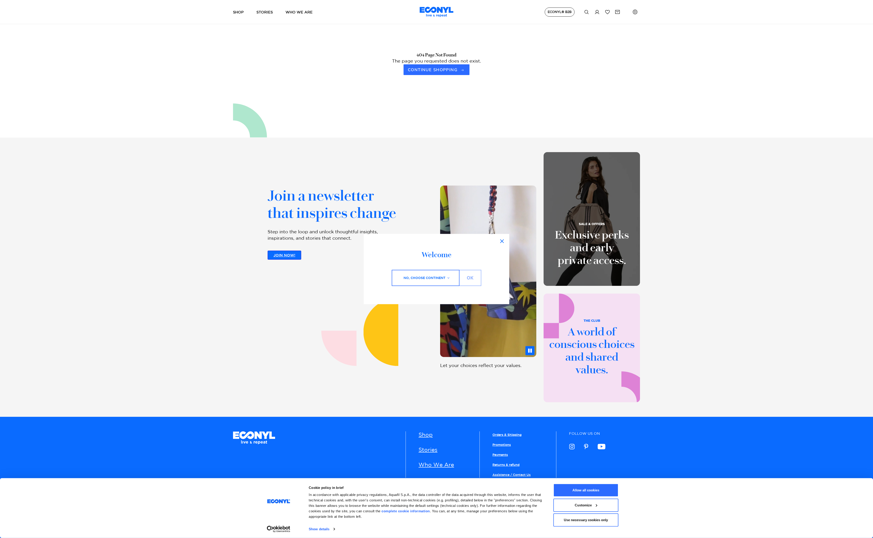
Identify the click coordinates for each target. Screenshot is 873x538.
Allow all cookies (585, 490)
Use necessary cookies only (586, 520)
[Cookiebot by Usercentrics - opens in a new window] (279, 529)
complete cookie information (405, 511)
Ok (470, 278)
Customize (583, 505)
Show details (319, 529)
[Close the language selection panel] (502, 241)
